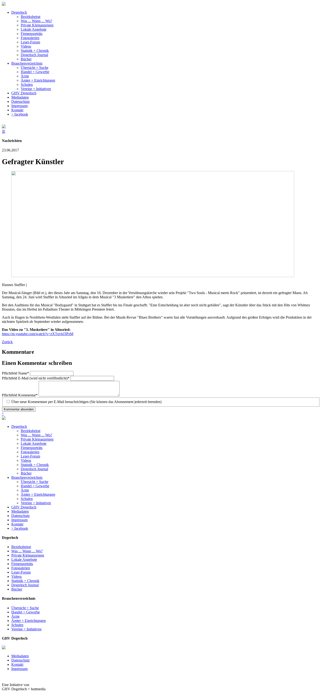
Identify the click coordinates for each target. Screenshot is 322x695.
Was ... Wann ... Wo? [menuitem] (36, 21)
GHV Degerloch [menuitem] (23, 93)
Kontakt (17, 524)
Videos (26, 460)
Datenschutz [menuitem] (20, 102)
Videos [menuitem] (26, 46)
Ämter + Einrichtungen (38, 494)
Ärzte (25, 490)
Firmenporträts (31, 448)
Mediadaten (20, 511)
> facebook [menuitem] (19, 114)
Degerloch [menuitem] (19, 12)
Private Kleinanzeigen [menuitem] (37, 25)
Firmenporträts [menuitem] (31, 34)
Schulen (27, 499)
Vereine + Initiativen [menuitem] (36, 89)
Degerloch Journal (34, 469)
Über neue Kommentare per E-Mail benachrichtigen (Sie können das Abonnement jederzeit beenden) (86, 402)
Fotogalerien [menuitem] (30, 38)
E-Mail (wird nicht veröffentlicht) (36, 378)
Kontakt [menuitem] (17, 110)
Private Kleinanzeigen (37, 439)
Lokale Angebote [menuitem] (33, 29)
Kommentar (20, 395)
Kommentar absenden (19, 409)
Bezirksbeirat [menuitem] (30, 17)
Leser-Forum (30, 456)
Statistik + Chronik (35, 465)
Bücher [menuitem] (26, 59)
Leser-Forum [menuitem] (30, 42)
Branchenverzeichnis (26, 477)
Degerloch (19, 426)
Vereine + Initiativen (36, 503)
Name (15, 373)
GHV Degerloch (23, 507)
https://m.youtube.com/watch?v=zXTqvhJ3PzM (37, 334)
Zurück (7, 342)
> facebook (19, 528)
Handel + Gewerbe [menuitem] (35, 72)
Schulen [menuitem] (27, 85)
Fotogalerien (30, 452)
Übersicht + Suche (34, 482)
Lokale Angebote (33, 443)
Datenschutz (20, 516)
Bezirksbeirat (30, 431)
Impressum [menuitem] (19, 106)
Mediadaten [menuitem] (20, 97)
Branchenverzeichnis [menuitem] (26, 63)
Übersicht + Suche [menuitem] (34, 68)
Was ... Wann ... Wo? (36, 435)
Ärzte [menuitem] (25, 76)
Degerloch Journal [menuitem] (34, 55)
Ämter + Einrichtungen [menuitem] (38, 80)
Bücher (26, 473)
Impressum (19, 520)
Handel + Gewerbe (35, 486)
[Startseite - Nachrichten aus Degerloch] (4, 4)
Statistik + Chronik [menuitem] (35, 51)
